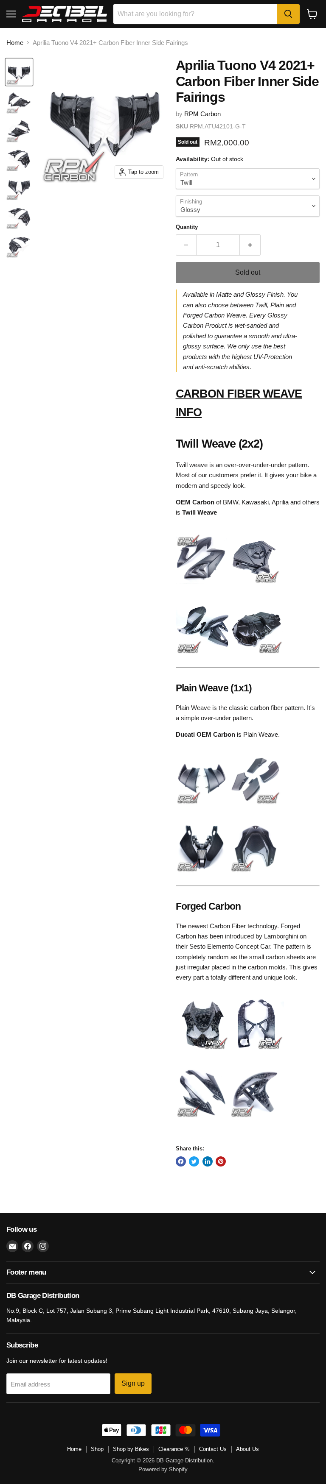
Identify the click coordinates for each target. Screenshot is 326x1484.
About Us (247, 1449)
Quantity (187, 227)
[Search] (288, 14)
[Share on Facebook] (181, 1161)
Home (14, 42)
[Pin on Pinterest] (221, 1161)
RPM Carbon (202, 113)
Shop (97, 1449)
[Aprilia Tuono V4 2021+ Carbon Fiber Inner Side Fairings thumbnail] (19, 72)
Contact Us (213, 1449)
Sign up (133, 1383)
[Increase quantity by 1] (250, 245)
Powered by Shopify (163, 1469)
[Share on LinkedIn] (207, 1161)
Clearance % (174, 1449)
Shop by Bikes (131, 1449)
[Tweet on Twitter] (194, 1161)
